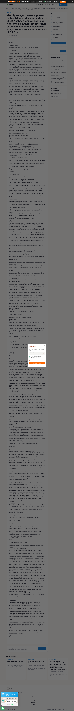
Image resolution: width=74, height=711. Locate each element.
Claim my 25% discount (37, 363)
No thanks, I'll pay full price (37, 365)
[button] (2, 708)
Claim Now (63, 1)
